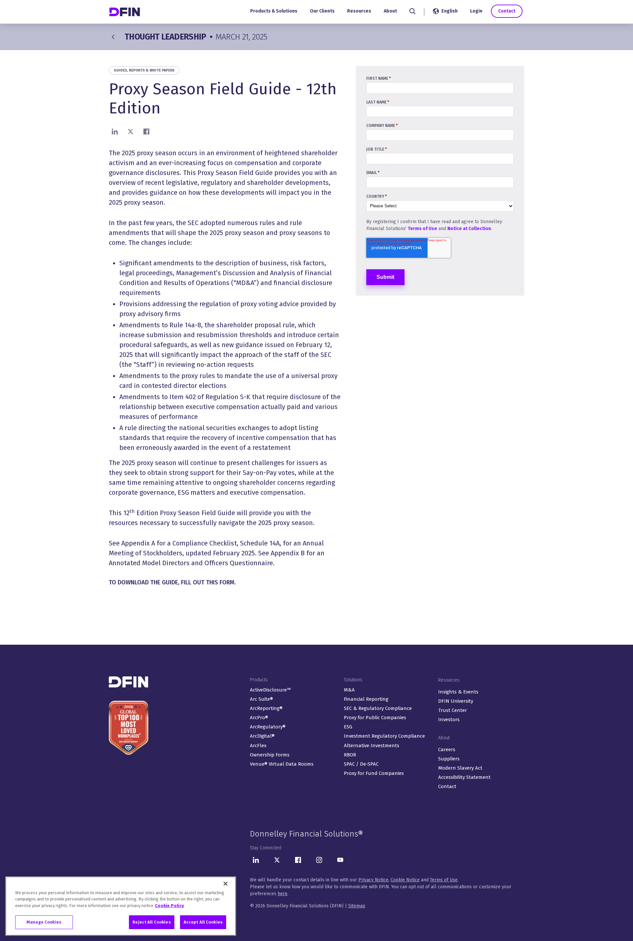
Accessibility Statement (464, 777)
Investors (449, 719)
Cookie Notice (405, 880)
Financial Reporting (366, 699)
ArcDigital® (262, 736)
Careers (446, 749)
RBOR (350, 755)
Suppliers (449, 759)
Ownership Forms (269, 755)
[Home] (125, 11)
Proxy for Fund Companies (374, 773)
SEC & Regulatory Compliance (378, 708)
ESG (348, 727)
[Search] (412, 11)
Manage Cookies (44, 922)
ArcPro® (259, 717)
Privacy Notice (373, 880)
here (282, 894)
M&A (349, 690)
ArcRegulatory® (268, 727)
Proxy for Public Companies (375, 717)
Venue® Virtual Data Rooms (282, 764)
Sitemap (356, 906)
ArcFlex (258, 746)
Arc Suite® (261, 699)
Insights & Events (458, 692)
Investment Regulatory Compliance (384, 736)
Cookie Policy (169, 905)
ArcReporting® (266, 708)
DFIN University (455, 701)
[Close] (225, 883)
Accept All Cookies (203, 922)
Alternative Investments (371, 746)
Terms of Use (422, 228)
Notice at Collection (469, 228)
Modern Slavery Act (460, 768)
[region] (120, 906)
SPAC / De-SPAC (361, 764)
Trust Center (452, 710)
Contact (506, 11)
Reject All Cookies (151, 922)
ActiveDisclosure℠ (270, 690)
